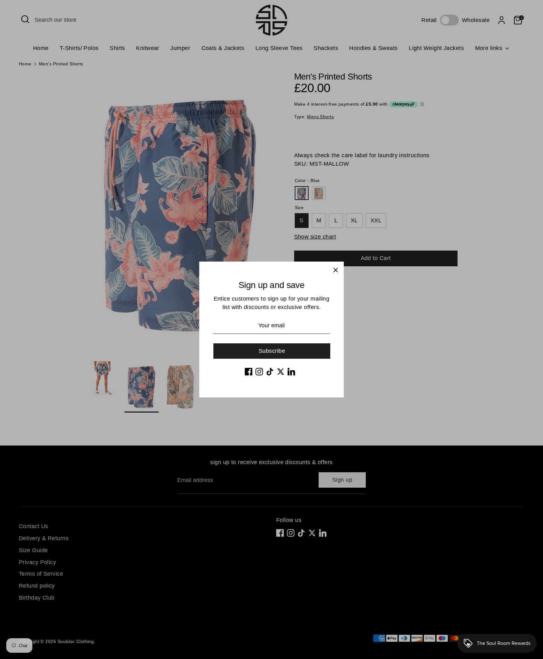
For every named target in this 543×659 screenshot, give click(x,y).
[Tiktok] (270, 371)
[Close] (336, 270)
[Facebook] (248, 371)
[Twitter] (280, 371)
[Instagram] (259, 371)
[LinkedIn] (291, 371)
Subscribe (272, 351)
